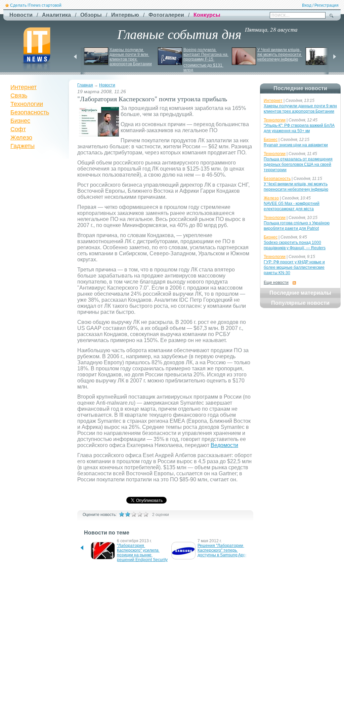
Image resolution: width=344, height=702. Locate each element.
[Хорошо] (140, 514)
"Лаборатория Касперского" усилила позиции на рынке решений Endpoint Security (142, 552)
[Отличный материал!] (146, 514)
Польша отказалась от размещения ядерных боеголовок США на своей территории (298, 164)
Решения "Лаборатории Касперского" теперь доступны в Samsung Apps (223, 550)
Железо (21, 137)
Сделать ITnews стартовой (35, 5)
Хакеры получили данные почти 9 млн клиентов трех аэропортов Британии (131, 56)
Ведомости (224, 445)
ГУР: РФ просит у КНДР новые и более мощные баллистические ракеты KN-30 (294, 267)
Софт (18, 129)
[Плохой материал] (128, 514)
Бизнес (20, 120)
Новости (107, 85)
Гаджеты (22, 146)
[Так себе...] (134, 514)
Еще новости (276, 282)
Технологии (26, 104)
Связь (18, 95)
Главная (85, 85)
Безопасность (29, 112)
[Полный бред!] (122, 514)
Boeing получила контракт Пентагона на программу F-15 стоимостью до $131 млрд (205, 59)
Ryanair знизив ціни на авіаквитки (296, 145)
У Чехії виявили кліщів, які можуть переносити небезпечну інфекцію (279, 54)
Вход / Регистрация (320, 5)
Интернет (23, 87)
